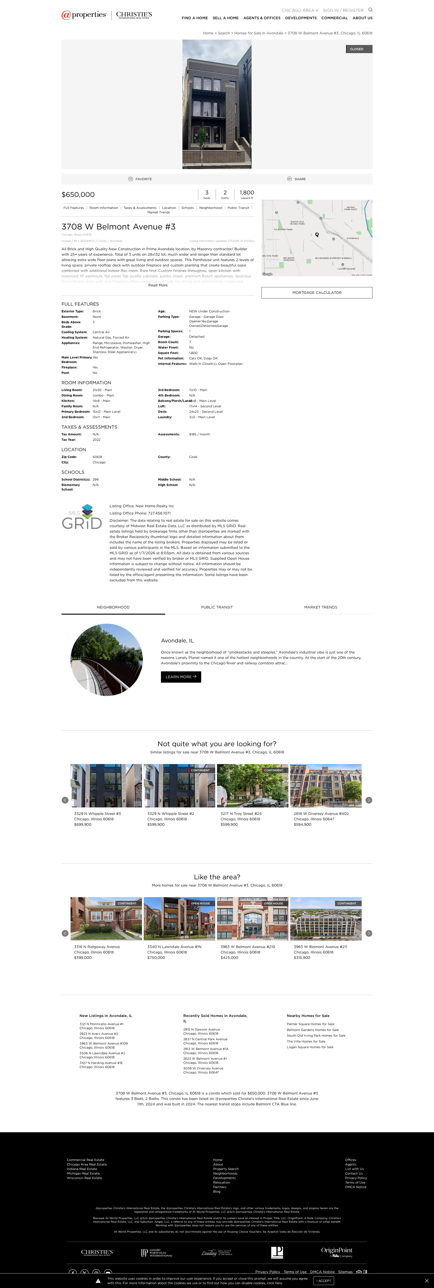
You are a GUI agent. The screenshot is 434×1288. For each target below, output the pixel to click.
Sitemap (345, 1272)
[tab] (113, 608)
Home (217, 1160)
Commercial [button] (334, 18)
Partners (219, 1187)
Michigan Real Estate (83, 1173)
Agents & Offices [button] (262, 18)
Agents (350, 1164)
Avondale (116, 241)
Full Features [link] (74, 208)
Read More (157, 285)
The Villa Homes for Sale (306, 1041)
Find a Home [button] (195, 18)
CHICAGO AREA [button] (298, 10)
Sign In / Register (343, 10)
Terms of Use (355, 1182)
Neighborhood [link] (211, 208)
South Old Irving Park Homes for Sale (316, 1035)
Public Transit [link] (239, 208)
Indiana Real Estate (82, 1169)
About (218, 1164)
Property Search (226, 1169)
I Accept (323, 1281)
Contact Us (354, 1173)
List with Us (354, 1169)
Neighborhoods (225, 1173)
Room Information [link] (104, 208)
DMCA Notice (355, 1187)
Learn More (179, 677)
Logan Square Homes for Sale (310, 1047)
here (278, 1283)
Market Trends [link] (158, 212)
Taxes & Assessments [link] (141, 208)
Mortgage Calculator (317, 292)
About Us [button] (363, 18)
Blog (216, 1191)
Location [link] (169, 208)
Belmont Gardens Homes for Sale (313, 1030)
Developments (301, 18)
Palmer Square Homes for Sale (310, 1024)
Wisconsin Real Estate (84, 1178)
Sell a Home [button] (226, 18)
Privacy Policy (356, 1178)
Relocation (221, 1182)
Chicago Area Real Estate (87, 1164)
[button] (317, 238)
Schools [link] (188, 208)
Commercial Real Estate (85, 1160)
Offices (350, 1160)
